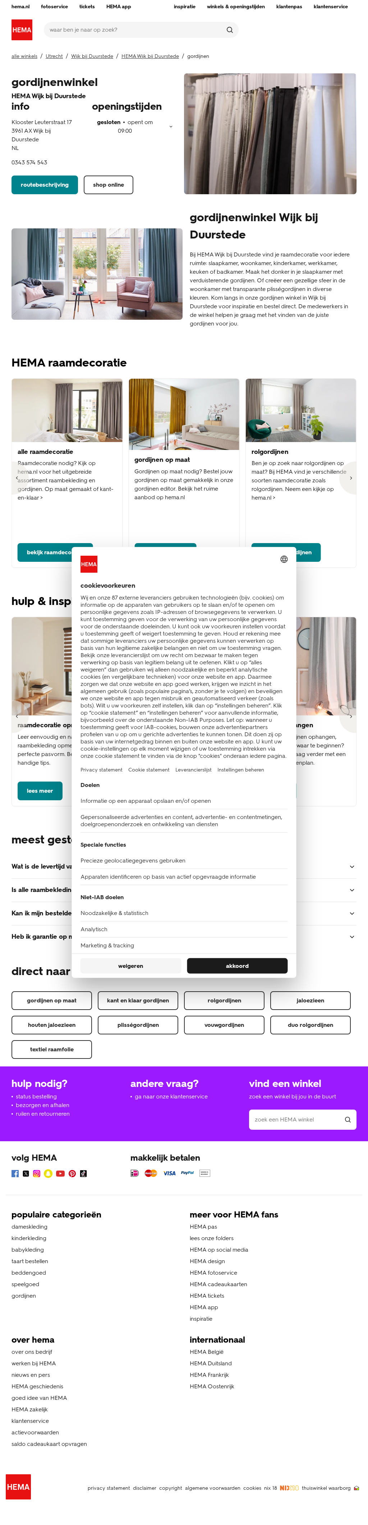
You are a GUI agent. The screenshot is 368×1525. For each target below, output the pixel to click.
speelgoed (25, 1284)
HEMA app (204, 1307)
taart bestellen (30, 1261)
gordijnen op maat (52, 1000)
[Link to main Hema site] (20, 1488)
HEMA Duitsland (211, 1363)
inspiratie (201, 1318)
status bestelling (36, 1096)
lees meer (40, 790)
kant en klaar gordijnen (138, 1000)
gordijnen (24, 1295)
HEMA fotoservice (213, 1272)
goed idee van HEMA (39, 1397)
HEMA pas (203, 1226)
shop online (108, 184)
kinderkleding (29, 1238)
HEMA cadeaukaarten (218, 1284)
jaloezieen (310, 1000)
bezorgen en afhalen (42, 1105)
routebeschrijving (45, 184)
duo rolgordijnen (310, 1024)
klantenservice (30, 1420)
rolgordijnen (224, 1000)
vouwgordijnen (224, 1024)
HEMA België (207, 1351)
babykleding (28, 1249)
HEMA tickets (207, 1295)
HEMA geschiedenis (37, 1386)
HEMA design (207, 1261)
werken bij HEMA (34, 1363)
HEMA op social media (219, 1249)
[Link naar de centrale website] (22, 29)
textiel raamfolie (52, 1049)
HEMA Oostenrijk (212, 1386)
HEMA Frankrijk (209, 1374)
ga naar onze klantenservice (171, 1096)
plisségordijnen (138, 1024)
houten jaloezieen (51, 1024)
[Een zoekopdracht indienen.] (230, 30)
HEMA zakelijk (30, 1409)
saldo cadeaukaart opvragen (49, 1443)
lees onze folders (212, 1238)
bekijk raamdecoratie (55, 552)
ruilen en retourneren (43, 1113)
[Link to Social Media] (15, 1175)
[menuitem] (20, 7)
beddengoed (29, 1272)
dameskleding (29, 1226)
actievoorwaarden (35, 1432)
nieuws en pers (31, 1374)
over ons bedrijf (32, 1351)
